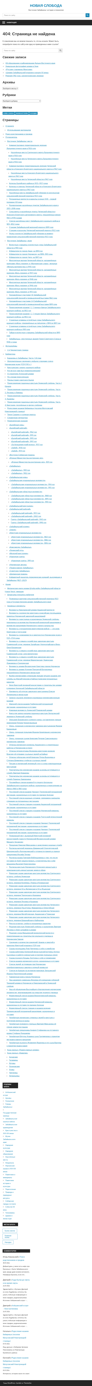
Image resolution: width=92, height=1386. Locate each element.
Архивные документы (16, 606)
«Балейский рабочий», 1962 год (24, 432)
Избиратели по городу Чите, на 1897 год (25, 257)
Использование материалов (19, 130)
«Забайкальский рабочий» (20, 509)
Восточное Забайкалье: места (19, 141)
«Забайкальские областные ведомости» (25, 491)
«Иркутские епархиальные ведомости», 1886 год (31, 540)
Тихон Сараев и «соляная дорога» (21, 414)
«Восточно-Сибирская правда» (22, 455)
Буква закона (8, 113)
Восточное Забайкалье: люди (19, 241)
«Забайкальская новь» (18, 477)
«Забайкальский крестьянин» (21, 506)
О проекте (9, 126)
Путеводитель (11, 137)
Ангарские (13, 1057)
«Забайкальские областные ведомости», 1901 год (31, 502)
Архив (8, 584)
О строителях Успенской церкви (20, 374)
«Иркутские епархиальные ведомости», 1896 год (31, 543)
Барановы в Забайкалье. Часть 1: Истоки (24, 358)
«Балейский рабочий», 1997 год (24, 441)
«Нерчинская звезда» (18, 565)
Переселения (10, 1189)
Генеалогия (9, 1101)
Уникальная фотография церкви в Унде (21, 66)
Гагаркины (13, 1060)
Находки (33, 113)
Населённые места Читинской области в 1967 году (32, 179)
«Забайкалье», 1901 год (20, 470)
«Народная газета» (17, 556)
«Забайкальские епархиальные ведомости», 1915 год (33, 487)
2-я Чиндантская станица (17, 350)
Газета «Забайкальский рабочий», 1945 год (28, 519)
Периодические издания (17, 421)
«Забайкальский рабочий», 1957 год (25, 513)
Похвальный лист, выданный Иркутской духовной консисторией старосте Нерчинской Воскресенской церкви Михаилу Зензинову (31, 839)
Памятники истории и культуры (8, 1183)
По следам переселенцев (18, 377)
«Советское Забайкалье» (19, 571)
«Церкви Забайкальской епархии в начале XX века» (27, 72)
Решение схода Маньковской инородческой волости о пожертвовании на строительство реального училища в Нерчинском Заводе (30, 936)
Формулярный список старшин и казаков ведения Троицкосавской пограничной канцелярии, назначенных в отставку (31, 1011)
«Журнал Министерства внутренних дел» (26, 458)
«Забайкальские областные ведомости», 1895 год (31, 499)
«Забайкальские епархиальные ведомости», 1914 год (33, 484)
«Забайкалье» (15, 466)
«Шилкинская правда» (18, 574)
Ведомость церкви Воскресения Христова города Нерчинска (34, 666)
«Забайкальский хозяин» (19, 526)
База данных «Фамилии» (17, 1053)
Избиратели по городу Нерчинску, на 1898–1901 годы (31, 254)
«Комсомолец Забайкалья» (20, 547)
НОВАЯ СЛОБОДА (46, 5)
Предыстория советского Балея (20, 380)
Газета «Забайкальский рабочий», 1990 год (28, 522)
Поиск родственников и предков (18, 134)
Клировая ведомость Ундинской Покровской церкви (30, 710)
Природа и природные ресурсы (8, 1195)
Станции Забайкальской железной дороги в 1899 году (31, 227)
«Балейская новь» (16, 425)
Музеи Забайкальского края (9, 1139)
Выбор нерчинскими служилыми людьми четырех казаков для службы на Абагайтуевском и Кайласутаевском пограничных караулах (34, 679)
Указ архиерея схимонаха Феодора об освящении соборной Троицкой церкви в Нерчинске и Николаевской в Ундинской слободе (33, 983)
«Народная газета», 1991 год (22, 560)
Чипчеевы (13, 1073)
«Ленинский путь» (16, 550)
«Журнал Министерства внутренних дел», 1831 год (31, 462)
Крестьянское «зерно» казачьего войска (23, 367)
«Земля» (12, 530)
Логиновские (14, 1066)
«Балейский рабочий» (18, 428)
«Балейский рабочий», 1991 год (23, 435)
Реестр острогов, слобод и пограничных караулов (30, 923)
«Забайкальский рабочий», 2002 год (26, 516)
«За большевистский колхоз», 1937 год (27, 444)
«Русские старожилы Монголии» (18, 69)
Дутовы (12, 1063)
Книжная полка (22, 113)
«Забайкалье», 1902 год (20, 473)
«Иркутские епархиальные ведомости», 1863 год (31, 537)
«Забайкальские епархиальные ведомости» (27, 480)
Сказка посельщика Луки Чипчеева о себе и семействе (32, 948)
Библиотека (10, 354)
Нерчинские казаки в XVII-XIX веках (9, 1169)
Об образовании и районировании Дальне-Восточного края (30, 63)
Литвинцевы (14, 1076)
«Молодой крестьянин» (18, 553)
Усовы (11, 1069)
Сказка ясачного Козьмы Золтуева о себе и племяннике (32, 958)
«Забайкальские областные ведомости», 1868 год (31, 496)
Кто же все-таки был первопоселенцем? (24, 371)
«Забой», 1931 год (18, 451)
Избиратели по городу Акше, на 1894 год (26, 251)
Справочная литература (17, 418)
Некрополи (9, 1163)
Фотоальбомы (11, 346)
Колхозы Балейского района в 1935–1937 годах (28, 183)
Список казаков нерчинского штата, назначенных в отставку (34, 961)
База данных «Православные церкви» (23, 1050)
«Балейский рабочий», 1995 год (24, 438)
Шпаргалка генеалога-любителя (20, 595)
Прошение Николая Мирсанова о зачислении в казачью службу (35, 845)
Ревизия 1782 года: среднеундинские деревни (24, 76)
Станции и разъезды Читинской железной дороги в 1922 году (34, 230)
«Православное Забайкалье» (21, 568)
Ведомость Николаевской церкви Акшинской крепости (31, 610)
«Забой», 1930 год (18, 448)
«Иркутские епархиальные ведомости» (25, 533)
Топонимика (9, 1213)
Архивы (8, 1098)
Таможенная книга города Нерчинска (24, 977)
